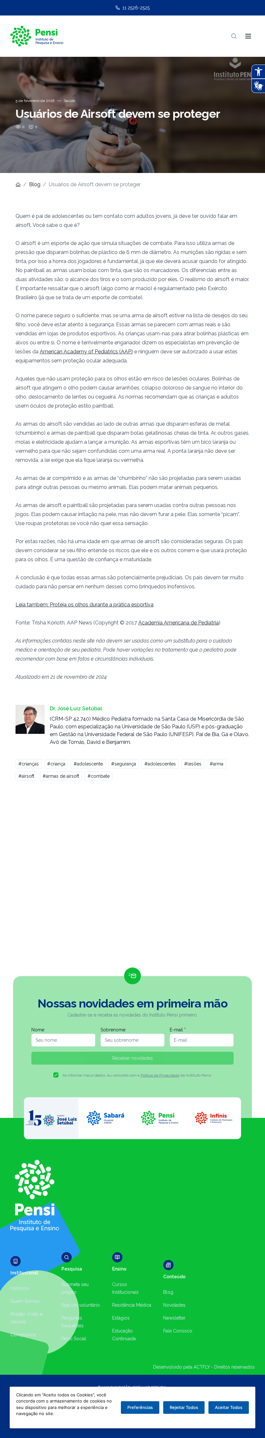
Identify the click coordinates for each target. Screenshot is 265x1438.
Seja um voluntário (80, 1305)
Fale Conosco (177, 1330)
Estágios (121, 1318)
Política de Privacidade (160, 1075)
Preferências (140, 1407)
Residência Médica (131, 1305)
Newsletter (174, 1318)
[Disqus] (132, 877)
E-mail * (178, 1029)
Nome (37, 1029)
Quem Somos (24, 1301)
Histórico (19, 1288)
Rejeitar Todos (184, 1407)
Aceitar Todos (228, 1407)
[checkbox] (55, 1075)
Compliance (23, 1334)
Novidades (174, 1305)
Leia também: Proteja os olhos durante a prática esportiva (85, 605)
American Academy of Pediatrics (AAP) (86, 352)
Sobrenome (113, 1029)
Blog (34, 184)
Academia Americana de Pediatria (178, 623)
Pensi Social (73, 1338)
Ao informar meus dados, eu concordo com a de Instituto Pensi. (137, 1075)
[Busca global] (234, 36)
